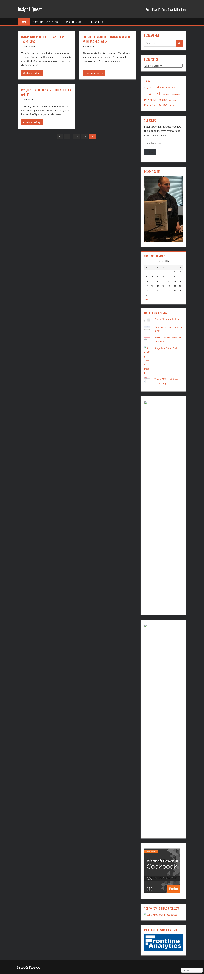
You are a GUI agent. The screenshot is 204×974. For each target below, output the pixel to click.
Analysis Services (149, 88)
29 (84, 136)
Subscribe (150, 120)
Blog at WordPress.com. (28, 967)
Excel (164, 87)
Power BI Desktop (155, 100)
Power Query (151, 105)
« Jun (146, 299)
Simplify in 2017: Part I (166, 348)
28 (76, 136)
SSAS (162, 105)
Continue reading (31, 73)
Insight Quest (30, 9)
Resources (97, 21)
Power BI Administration (170, 94)
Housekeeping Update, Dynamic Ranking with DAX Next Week (107, 38)
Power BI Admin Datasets (167, 319)
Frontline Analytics (45, 21)
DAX (159, 87)
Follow (150, 151)
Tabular (170, 105)
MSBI (173, 87)
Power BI (152, 93)
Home (24, 21)
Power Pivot (172, 100)
